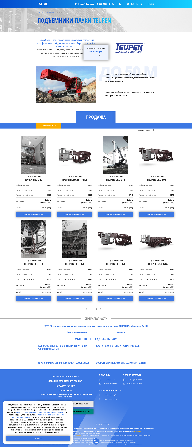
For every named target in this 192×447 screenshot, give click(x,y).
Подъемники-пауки (48, 126)
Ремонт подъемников (77, 332)
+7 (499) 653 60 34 (111, 380)
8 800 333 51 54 (104, 4)
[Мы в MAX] (128, 4)
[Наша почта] (132, 4)
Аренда (71, 376)
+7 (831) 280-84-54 (111, 395)
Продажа (96, 117)
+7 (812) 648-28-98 (134, 380)
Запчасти (120, 332)
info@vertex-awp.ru (111, 384)
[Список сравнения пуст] (137, 4)
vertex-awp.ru (137, 431)
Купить (58, 376)
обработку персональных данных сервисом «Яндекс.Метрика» (40, 412)
